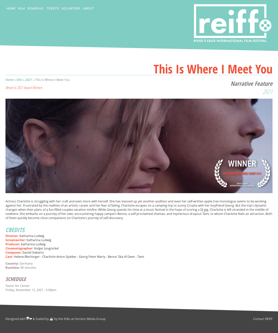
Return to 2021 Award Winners (23, 87)
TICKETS (52, 8)
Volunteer (70, 8)
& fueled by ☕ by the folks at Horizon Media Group (69, 319)
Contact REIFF (263, 319)
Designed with (15, 319)
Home (11, 8)
